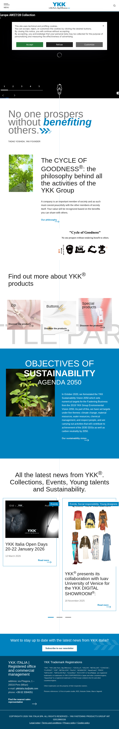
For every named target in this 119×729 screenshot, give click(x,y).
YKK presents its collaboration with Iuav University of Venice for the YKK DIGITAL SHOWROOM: (87, 583)
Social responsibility (88, 504)
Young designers (108, 504)
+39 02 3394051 (24, 692)
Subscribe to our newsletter (59, 648)
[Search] (112, 5)
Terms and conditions (52, 723)
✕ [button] (103, 26)
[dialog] (59, 36)
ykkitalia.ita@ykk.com (27, 688)
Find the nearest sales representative (19, 700)
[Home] (59, 6)
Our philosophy (49, 220)
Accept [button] (29, 44)
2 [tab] (59, 617)
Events (54, 504)
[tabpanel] (29, 532)
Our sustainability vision (74, 438)
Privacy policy (69, 723)
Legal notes (34, 723)
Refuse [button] (59, 44)
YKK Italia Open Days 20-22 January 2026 (26, 546)
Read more (43, 560)
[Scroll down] (59, 91)
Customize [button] (89, 44)
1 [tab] (51, 617)
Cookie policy (83, 723)
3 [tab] (68, 617)
